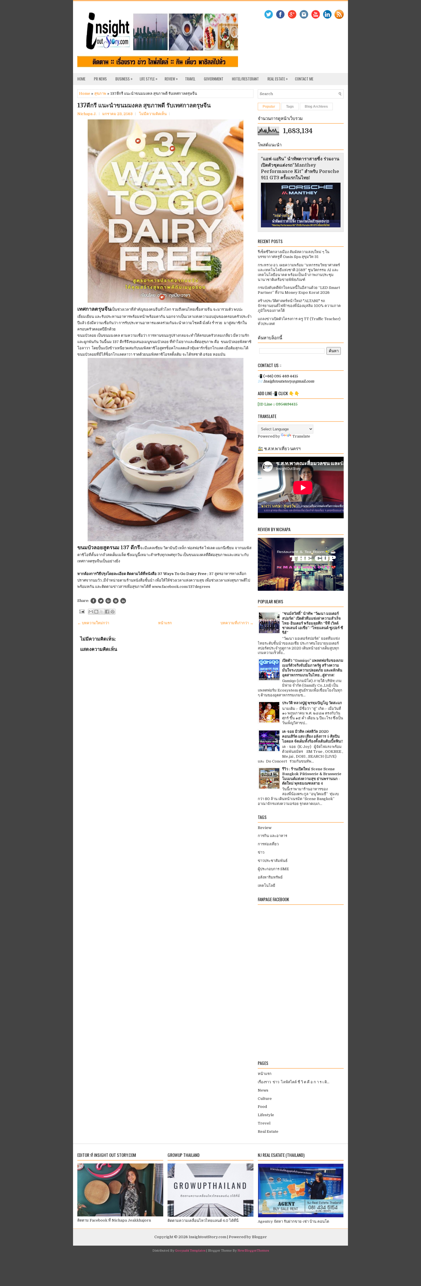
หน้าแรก (165, 623)
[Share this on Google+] (108, 601)
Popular (269, 107)
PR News (100, 79)
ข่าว (261, 852)
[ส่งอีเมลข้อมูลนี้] (91, 612)
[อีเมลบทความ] (81, 611)
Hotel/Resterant (245, 79)
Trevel (264, 1123)
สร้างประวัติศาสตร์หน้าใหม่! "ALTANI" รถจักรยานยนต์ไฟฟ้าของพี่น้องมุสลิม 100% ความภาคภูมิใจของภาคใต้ (299, 306)
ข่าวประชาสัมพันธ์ (273, 860)
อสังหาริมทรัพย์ (270, 877)
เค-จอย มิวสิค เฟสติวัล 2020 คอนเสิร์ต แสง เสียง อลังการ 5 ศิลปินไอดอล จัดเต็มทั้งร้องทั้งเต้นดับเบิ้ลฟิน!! (312, 736)
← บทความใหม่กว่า (93, 623)
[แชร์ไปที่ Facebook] (107, 612)
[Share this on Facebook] (93, 601)
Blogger (259, 1237)
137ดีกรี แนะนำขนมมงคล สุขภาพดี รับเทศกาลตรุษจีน (144, 105)
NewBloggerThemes (253, 1250)
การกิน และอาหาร (272, 836)
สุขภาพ (100, 93)
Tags (290, 107)
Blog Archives (316, 107)
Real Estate (277, 79)
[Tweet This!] (101, 601)
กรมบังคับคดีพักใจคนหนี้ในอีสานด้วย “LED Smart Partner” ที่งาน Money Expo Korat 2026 (299, 290)
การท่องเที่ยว (268, 844)
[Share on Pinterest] (116, 601)
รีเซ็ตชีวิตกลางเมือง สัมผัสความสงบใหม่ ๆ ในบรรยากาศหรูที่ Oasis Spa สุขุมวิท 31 (293, 254)
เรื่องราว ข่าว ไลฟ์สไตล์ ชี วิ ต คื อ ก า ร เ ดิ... (293, 1082)
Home (81, 79)
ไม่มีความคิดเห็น (153, 114)
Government (213, 79)
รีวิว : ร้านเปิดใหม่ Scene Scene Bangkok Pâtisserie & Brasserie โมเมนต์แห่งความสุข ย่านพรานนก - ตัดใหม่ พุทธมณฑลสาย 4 (311, 776)
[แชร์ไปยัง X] (102, 612)
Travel (190, 79)
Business (124, 79)
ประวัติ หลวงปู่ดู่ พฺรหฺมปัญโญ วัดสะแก (312, 703)
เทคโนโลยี (266, 885)
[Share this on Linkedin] (123, 601)
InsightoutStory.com (207, 1237)
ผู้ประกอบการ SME (273, 869)
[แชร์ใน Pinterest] (112, 612)
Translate (301, 436)
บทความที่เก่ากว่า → (237, 623)
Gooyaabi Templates (190, 1250)
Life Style (149, 79)
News (263, 1090)
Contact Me (304, 79)
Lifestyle (266, 1115)
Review (171, 79)
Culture (265, 1098)
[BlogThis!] (96, 612)
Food (262, 1106)
